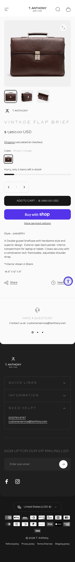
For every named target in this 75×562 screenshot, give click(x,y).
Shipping (9, 142)
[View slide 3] (42, 332)
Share (13, 282)
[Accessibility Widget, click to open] (68, 281)
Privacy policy (28, 544)
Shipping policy (62, 544)
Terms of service (44, 544)
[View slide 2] (37, 332)
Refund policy (12, 544)
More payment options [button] (37, 223)
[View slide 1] (32, 332)
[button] (6, 9)
